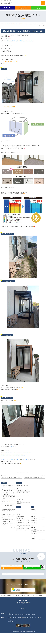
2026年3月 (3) (34, 520)
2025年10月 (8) (34, 531)
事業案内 (8, 595)
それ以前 (33, 538)
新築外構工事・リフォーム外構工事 (23, 523)
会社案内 (28, 595)
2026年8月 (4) (34, 509)
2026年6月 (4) (34, 514)
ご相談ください (12, 461)
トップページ (3, 595)
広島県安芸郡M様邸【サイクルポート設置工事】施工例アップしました (8, 505)
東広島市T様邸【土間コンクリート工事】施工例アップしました (8, 486)
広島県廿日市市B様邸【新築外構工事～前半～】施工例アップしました (8, 516)
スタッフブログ (34, 595)
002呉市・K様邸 (20, 518)
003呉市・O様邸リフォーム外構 (23, 528)
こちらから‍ (12, 446)
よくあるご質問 (23, 595)
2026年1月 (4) (34, 525)
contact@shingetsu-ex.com (24, 605)
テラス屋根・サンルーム (21, 492)
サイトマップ (23, 608)
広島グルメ (19, 511)
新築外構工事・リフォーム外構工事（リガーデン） (23, 486)
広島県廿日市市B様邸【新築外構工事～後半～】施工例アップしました (8, 511)
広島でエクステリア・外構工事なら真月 (20, 631)
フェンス (18, 459)
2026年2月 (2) (34, 522)
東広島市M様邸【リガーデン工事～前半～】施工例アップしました (8, 493)
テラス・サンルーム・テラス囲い (23, 520)
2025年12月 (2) (34, 527)
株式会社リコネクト (33, 631)
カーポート (3, 459)
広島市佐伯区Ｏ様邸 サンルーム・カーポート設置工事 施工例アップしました (16, 452)
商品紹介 (18, 501)
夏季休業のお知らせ (5, 501)
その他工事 (19, 499)
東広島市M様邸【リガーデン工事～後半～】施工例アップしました (8, 490)
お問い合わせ (41, 595)
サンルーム (25, 459)
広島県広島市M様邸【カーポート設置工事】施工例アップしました (8, 524)
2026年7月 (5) (34, 511)
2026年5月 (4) (34, 516)
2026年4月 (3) (34, 518)
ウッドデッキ (11, 459)
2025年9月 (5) (34, 533)
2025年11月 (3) (34, 529)
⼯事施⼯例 (15, 595)
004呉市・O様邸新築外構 (21, 530)
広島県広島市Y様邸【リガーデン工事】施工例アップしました (8, 520)
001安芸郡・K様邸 (20, 516)
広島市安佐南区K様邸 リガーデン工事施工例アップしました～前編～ (20, 40)
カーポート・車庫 (20, 490)
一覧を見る (13, 527)
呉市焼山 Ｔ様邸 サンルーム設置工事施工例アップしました (13, 455)
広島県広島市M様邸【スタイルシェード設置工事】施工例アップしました (8, 498)
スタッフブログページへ (23, 472)
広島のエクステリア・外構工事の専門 (6, 0)
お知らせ (18, 503)
